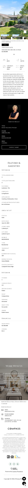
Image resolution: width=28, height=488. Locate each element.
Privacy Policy (19, 479)
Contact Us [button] (14, 391)
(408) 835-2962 (6, 132)
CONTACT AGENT (14, 147)
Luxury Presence (18, 471)
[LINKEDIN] (17, 464)
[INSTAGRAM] (14, 464)
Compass (20, 438)
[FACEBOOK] (10, 464)
